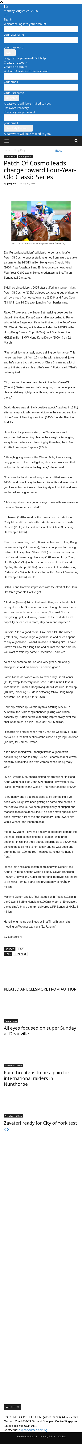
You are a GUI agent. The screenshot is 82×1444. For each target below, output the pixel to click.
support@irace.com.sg (33, 1430)
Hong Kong (10, 156)
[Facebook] (5, 6)
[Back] (5, 15)
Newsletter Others (13, 1065)
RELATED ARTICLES (20, 989)
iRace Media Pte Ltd (26, 1436)
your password (13, 47)
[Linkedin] (34, 192)
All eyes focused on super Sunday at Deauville (40, 1031)
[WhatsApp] (25, 192)
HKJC (20, 949)
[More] (43, 192)
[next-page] (8, 1129)
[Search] (76, 141)
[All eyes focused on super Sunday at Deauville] (41, 1008)
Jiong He (11, 183)
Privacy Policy (47, 1436)
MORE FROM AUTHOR (56, 989)
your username (14, 34)
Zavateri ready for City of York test (40, 1123)
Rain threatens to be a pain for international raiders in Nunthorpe (36, 1078)
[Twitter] (7, 6)
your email (11, 82)
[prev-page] (5, 1129)
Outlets (62, 1436)
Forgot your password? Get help (25, 58)
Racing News (25, 156)
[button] (6, 141)
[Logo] (14, 150)
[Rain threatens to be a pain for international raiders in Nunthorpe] (41, 1052)
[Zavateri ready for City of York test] (41, 1103)
